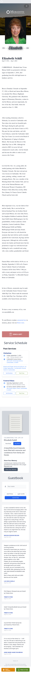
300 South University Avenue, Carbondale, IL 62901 (15, 361)
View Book (8, 443)
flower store (20, 323)
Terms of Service (20, 665)
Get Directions (9, 373)
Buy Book (17, 443)
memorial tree (22, 320)
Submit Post (15, 497)
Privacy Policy (11, 665)
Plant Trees (21, 373)
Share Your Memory (10, 469)
